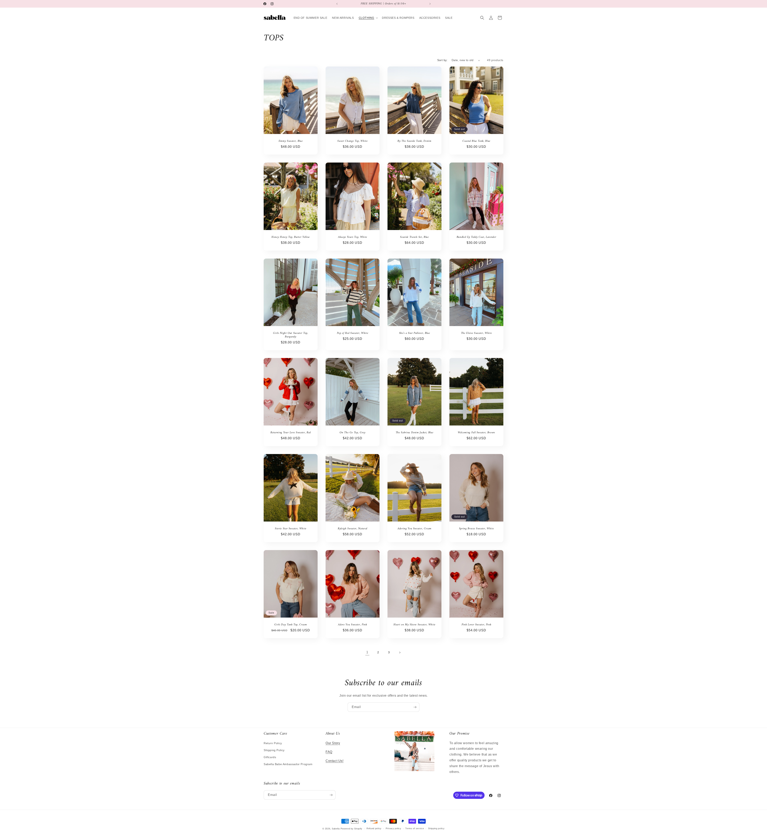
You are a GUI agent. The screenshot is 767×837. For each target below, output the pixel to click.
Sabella (336, 828)
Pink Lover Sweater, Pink (476, 624)
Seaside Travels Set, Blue (414, 237)
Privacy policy (393, 828)
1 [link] (367, 652)
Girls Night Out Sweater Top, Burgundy (290, 334)
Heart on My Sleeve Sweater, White (414, 624)
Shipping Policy (274, 750)
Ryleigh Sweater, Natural (352, 529)
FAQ (329, 752)
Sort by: (442, 60)
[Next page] (399, 652)
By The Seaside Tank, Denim (414, 141)
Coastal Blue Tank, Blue (476, 141)
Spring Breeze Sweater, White (476, 529)
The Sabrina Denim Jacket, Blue (414, 432)
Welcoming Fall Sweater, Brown (476, 432)
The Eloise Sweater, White (476, 333)
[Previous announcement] (337, 4)
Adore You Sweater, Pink (352, 624)
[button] (368, 18)
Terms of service (414, 828)
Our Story (333, 743)
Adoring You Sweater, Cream (414, 529)
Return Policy (273, 743)
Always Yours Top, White (352, 237)
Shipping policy (436, 828)
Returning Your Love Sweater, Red (290, 432)
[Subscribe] (414, 707)
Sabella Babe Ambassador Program (288, 764)
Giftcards (270, 757)
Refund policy (374, 828)
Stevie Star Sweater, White (290, 529)
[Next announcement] (430, 4)
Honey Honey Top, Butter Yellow (290, 237)
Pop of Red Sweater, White (352, 333)
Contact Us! (335, 761)
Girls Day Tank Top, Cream (290, 624)
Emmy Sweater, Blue (291, 141)
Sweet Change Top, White (352, 141)
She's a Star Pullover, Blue (414, 333)
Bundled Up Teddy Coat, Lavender (476, 237)
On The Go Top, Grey (353, 432)
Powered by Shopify (352, 828)
